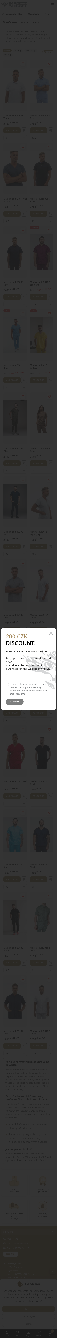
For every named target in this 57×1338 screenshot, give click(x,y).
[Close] (51, 633)
